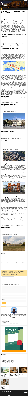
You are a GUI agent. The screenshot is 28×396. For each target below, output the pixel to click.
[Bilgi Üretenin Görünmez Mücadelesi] (23, 370)
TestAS (4, 392)
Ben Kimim (2, 391)
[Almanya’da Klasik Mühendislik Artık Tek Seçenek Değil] (5, 370)
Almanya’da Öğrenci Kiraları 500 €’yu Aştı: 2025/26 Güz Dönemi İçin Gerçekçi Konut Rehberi (14, 375)
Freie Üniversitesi (5, 97)
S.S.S (5, 392)
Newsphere (15, 395)
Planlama (5, 391)
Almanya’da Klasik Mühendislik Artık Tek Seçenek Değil (4, 375)
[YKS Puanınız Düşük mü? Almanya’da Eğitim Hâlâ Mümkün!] (5, 382)
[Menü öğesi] (24, 0)
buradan (19, 230)
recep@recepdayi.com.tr (6, 321)
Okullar (12, 391)
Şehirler (1, 392)
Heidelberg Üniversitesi (24, 278)
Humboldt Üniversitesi (4, 105)
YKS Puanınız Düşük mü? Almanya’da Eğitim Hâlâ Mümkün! (7, 359)
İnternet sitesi (3, 299)
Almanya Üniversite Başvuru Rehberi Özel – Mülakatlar (7, 362)
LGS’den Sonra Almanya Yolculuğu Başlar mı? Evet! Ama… (7, 361)
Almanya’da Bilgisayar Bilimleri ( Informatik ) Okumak (6, 279)
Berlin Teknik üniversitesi (5, 138)
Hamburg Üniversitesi (4, 168)
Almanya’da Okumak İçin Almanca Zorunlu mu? (14, 22)
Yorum (3, 285)
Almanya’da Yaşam (8, 391)
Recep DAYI (5, 376)
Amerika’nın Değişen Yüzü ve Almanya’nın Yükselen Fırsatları (8, 360)
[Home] (1, 9)
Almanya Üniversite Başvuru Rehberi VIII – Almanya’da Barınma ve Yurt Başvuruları (10, 363)
